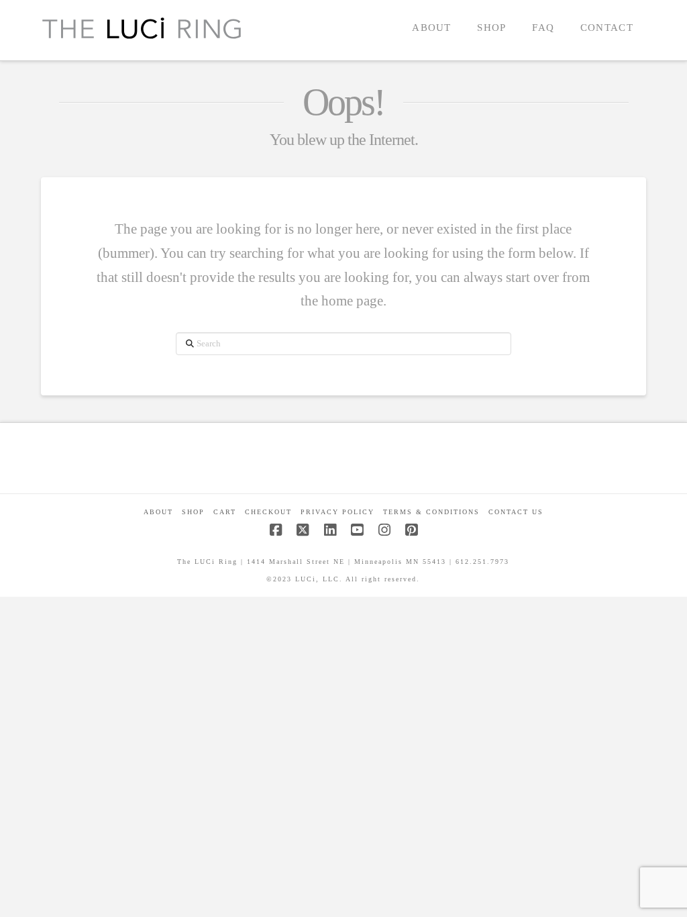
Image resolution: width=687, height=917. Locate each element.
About (158, 512)
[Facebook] (276, 530)
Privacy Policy (337, 512)
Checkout (268, 512)
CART (224, 512)
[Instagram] (384, 530)
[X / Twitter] (303, 530)
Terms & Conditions (431, 512)
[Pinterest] (411, 530)
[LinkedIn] (330, 530)
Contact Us (515, 512)
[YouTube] (357, 530)
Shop (193, 512)
